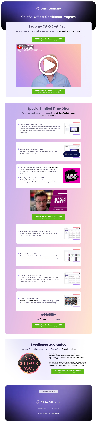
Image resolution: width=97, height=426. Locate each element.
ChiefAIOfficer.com (43, 413)
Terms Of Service (42, 408)
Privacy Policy (55, 408)
